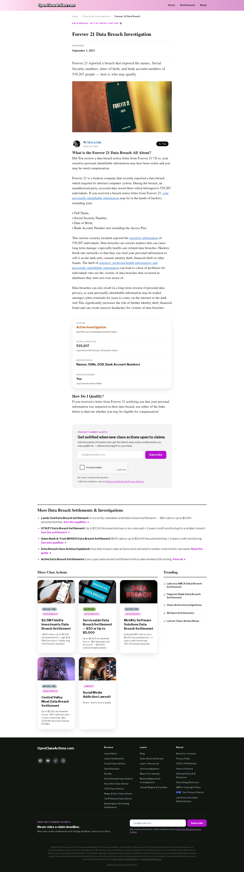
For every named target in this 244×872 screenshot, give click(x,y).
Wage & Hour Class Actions (118, 793)
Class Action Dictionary (151, 758)
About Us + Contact (186, 753)
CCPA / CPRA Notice (186, 763)
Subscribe (155, 454)
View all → (179, 559)
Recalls (108, 773)
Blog (142, 753)
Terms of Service (184, 768)
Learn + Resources (149, 763)
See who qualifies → (76, 522)
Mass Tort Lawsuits (150, 773)
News (203, 5)
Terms (115, 859)
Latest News (110, 753)
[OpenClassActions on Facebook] (40, 761)
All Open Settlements (180, 613)
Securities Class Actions (116, 783)
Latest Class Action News (183, 620)
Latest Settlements (114, 758)
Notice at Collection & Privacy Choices (125, 481)
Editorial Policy (131, 859)
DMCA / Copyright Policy (188, 787)
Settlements (187, 5)
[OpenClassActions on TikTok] (56, 761)
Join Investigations (149, 768)
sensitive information (143, 238)
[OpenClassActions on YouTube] (48, 761)
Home (171, 5)
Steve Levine (94, 142)
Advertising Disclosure (187, 782)
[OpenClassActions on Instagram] (63, 761)
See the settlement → (55, 532)
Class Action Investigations (96, 16)
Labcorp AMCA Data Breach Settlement (184, 585)
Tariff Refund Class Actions (118, 798)
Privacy (121, 859)
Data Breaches (112, 768)
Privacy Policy (183, 758)
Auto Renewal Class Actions (118, 778)
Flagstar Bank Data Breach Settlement (184, 596)
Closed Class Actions (114, 763)
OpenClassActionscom (55, 748)
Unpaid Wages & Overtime (153, 787)
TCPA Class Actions (114, 788)
